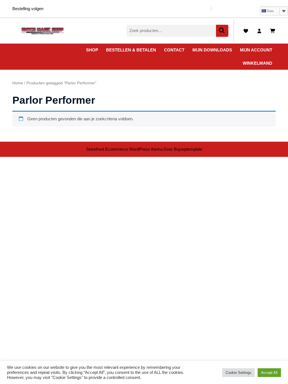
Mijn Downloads (212, 50)
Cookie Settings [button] (238, 373)
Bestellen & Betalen (131, 50)
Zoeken (222, 31)
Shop (92, 50)
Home (17, 83)
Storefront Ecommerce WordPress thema (124, 149)
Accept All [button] (269, 373)
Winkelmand (257, 63)
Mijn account (256, 50)
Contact (174, 50)
